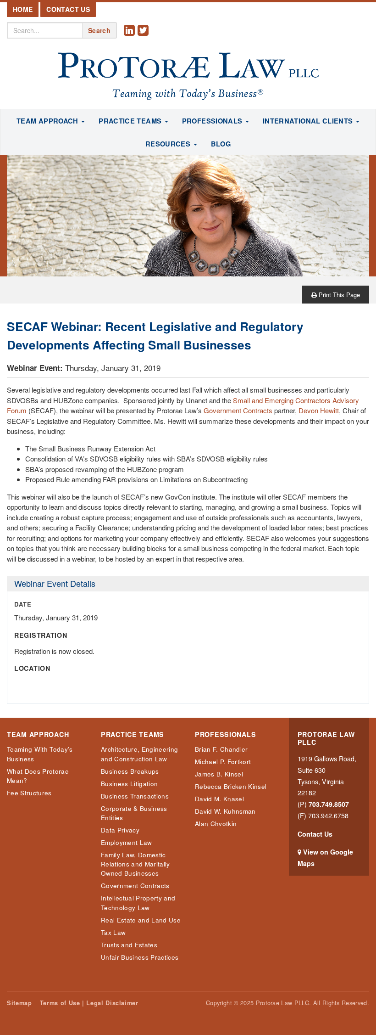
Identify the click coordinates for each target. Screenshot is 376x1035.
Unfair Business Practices (139, 957)
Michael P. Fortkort (223, 761)
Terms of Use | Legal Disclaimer (89, 1003)
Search (99, 30)
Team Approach (38, 734)
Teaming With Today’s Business (40, 754)
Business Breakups (130, 771)
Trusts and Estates (129, 944)
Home (23, 9)
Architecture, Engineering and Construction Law (139, 754)
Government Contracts (238, 410)
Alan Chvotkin (216, 823)
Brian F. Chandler (221, 749)
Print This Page (338, 294)
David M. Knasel (219, 798)
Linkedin (131, 37)
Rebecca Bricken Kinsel (230, 786)
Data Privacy (120, 830)
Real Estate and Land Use (141, 920)
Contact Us (68, 9)
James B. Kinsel (219, 774)
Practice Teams (132, 734)
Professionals (225, 734)
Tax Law (113, 932)
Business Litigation (129, 783)
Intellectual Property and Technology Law (138, 902)
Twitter (144, 37)
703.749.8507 (329, 804)
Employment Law (126, 842)
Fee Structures (29, 792)
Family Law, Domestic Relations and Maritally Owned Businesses (135, 864)
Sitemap (19, 1003)
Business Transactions (135, 796)
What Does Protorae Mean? (38, 776)
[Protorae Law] (188, 76)
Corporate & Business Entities (134, 813)
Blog (221, 144)
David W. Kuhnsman (225, 811)
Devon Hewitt (319, 410)
